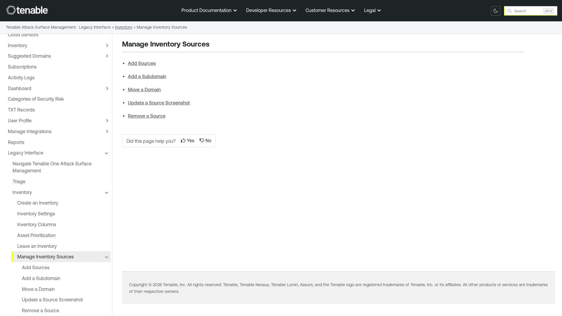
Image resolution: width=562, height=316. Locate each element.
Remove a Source (40, 310)
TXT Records (21, 109)
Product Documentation (207, 10)
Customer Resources (328, 10)
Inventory (17, 45)
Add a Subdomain (41, 278)
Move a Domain (38, 289)
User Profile (20, 120)
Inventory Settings (36, 213)
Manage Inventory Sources (45, 256)
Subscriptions (22, 66)
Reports (16, 142)
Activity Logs (21, 77)
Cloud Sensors (23, 34)
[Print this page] (214, 44)
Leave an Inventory (37, 246)
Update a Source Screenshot (52, 299)
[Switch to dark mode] (495, 11)
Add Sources (35, 267)
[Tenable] (27, 10)
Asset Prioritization (36, 235)
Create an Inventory (37, 202)
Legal (370, 10)
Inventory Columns (36, 224)
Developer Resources (269, 10)
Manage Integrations (30, 131)
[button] (106, 45)
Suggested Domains (29, 56)
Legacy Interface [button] (25, 152)
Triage (19, 181)
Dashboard (19, 88)
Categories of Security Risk (36, 99)
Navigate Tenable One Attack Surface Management (52, 167)
